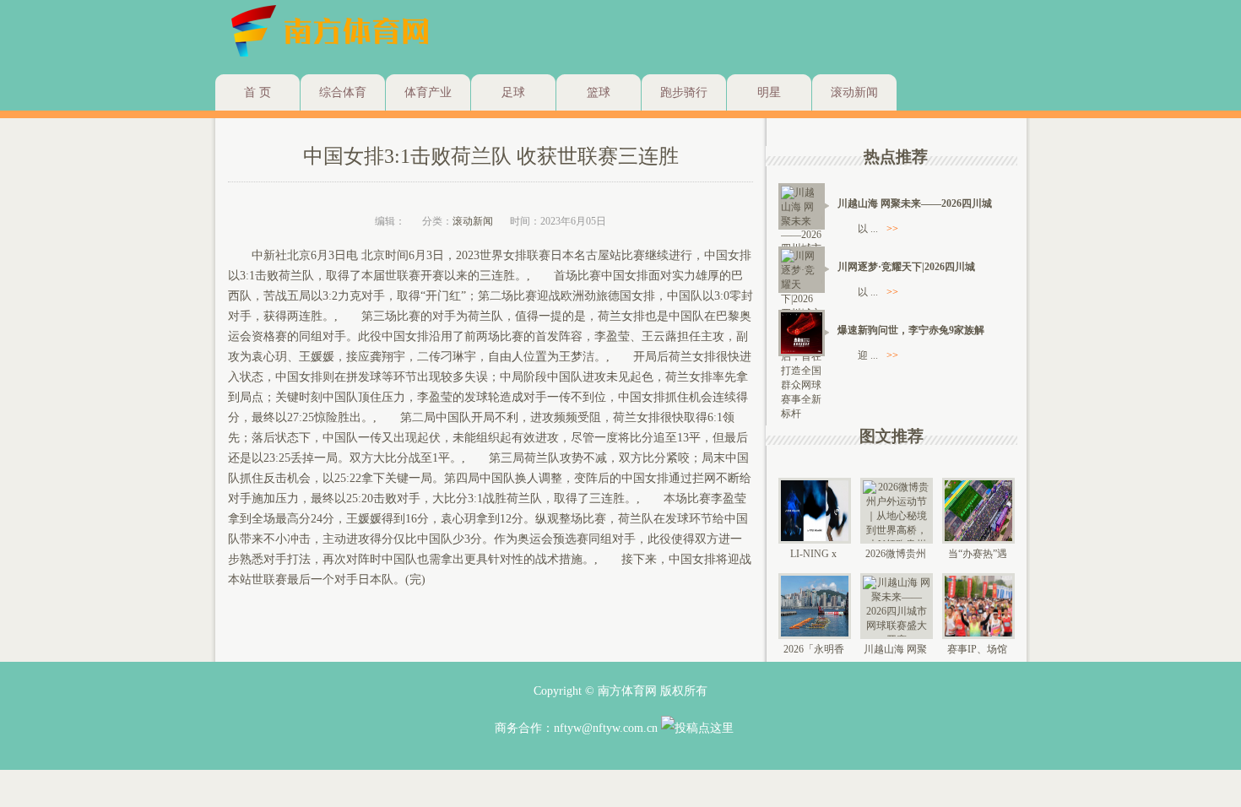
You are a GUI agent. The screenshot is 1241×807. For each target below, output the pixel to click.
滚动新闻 (854, 92)
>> (892, 229)
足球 (513, 92)
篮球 (598, 92)
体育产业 (428, 92)
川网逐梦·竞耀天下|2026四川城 (906, 267)
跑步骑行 (683, 92)
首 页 (257, 92)
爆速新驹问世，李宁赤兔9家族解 (910, 330)
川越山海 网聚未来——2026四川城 (914, 203)
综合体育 (342, 92)
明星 (769, 92)
